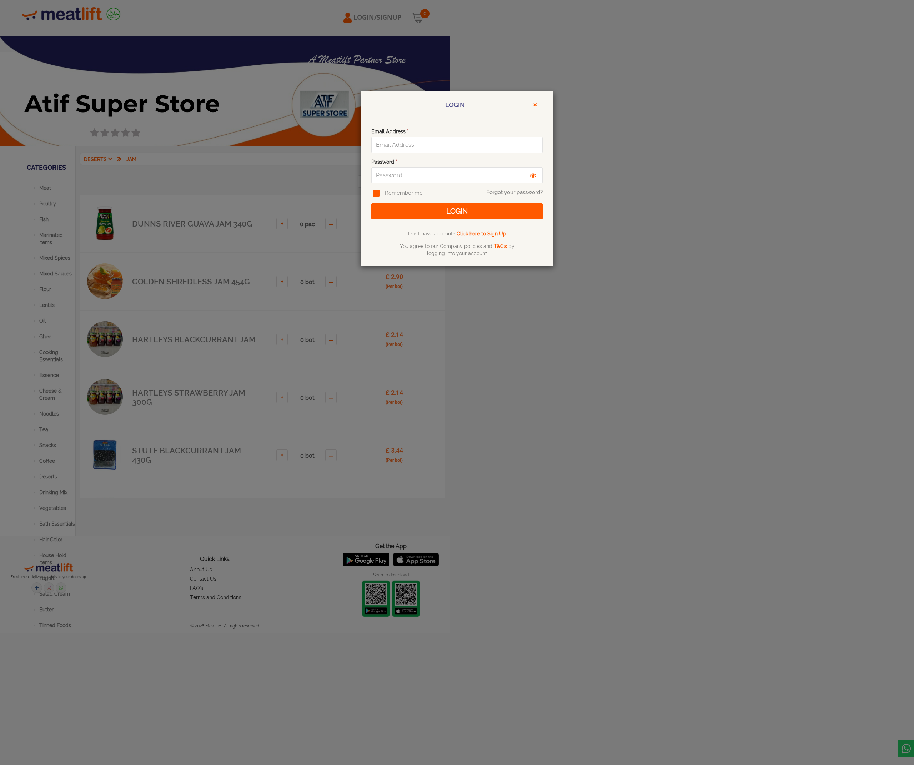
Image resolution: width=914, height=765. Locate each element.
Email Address (390, 131)
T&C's (500, 246)
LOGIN (457, 211)
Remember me (404, 193)
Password (384, 162)
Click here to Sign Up (481, 234)
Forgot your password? (514, 192)
